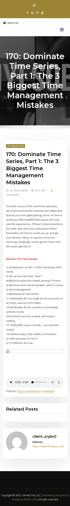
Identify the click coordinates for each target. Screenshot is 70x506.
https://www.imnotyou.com (48, 446)
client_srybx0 (19, 190)
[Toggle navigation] (62, 30)
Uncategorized (15, 145)
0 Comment (12, 194)
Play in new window (28, 391)
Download (48, 391)
